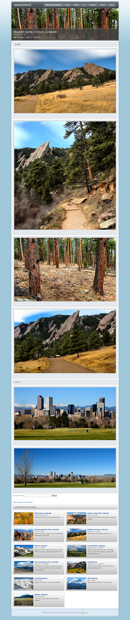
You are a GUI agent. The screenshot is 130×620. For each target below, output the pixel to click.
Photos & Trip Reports (53, 5)
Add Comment (21, 37)
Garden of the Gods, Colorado (98, 513)
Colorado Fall (92, 562)
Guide (67, 5)
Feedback (93, 5)
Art (84, 5)
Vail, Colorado (92, 578)
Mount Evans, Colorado (43, 513)
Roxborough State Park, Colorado (47, 529)
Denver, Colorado (41, 546)
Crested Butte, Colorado (96, 546)
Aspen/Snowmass (41, 578)
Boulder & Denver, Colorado (97, 529)
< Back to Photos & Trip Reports (23, 502)
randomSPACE (22, 5)
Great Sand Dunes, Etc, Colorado (46, 562)
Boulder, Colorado (41, 594)
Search (103, 5)
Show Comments (34, 37)
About (112, 5)
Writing (76, 5)
